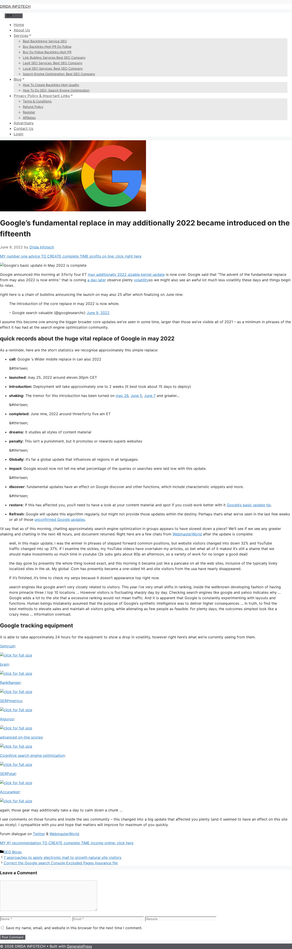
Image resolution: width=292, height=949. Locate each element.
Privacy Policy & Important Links (42, 95)
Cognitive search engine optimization (32, 755)
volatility (141, 280)
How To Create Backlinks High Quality (51, 85)
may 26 (122, 395)
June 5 (136, 395)
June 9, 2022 (98, 312)
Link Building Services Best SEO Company (54, 57)
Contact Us (23, 128)
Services (21, 35)
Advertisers (24, 123)
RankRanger (10, 682)
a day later (96, 280)
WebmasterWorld (187, 534)
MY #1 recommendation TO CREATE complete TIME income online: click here (66, 843)
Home (19, 24)
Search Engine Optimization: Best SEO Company (59, 74)
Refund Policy (33, 107)
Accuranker (10, 792)
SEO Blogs (13, 852)
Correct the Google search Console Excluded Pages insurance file (61, 863)
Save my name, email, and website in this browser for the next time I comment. (74, 928)
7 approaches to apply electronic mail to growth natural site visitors (62, 857)
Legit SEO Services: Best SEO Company (52, 63)
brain (4, 664)
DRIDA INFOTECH (15, 6)
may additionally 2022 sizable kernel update (126, 274)
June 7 (150, 395)
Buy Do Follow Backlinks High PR (47, 52)
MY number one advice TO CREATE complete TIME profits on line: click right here (70, 256)
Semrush (7, 646)
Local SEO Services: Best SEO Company (53, 68)
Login (18, 134)
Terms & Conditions (37, 101)
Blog (17, 79)
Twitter (39, 833)
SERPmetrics (11, 700)
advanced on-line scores (21, 737)
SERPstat (8, 773)
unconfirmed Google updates (59, 519)
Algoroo (7, 719)
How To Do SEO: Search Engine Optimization (56, 90)
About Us (22, 30)
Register (29, 112)
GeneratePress (79, 946)
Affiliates (29, 118)
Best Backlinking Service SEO (45, 41)
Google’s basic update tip (249, 505)
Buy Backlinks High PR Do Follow (47, 47)
